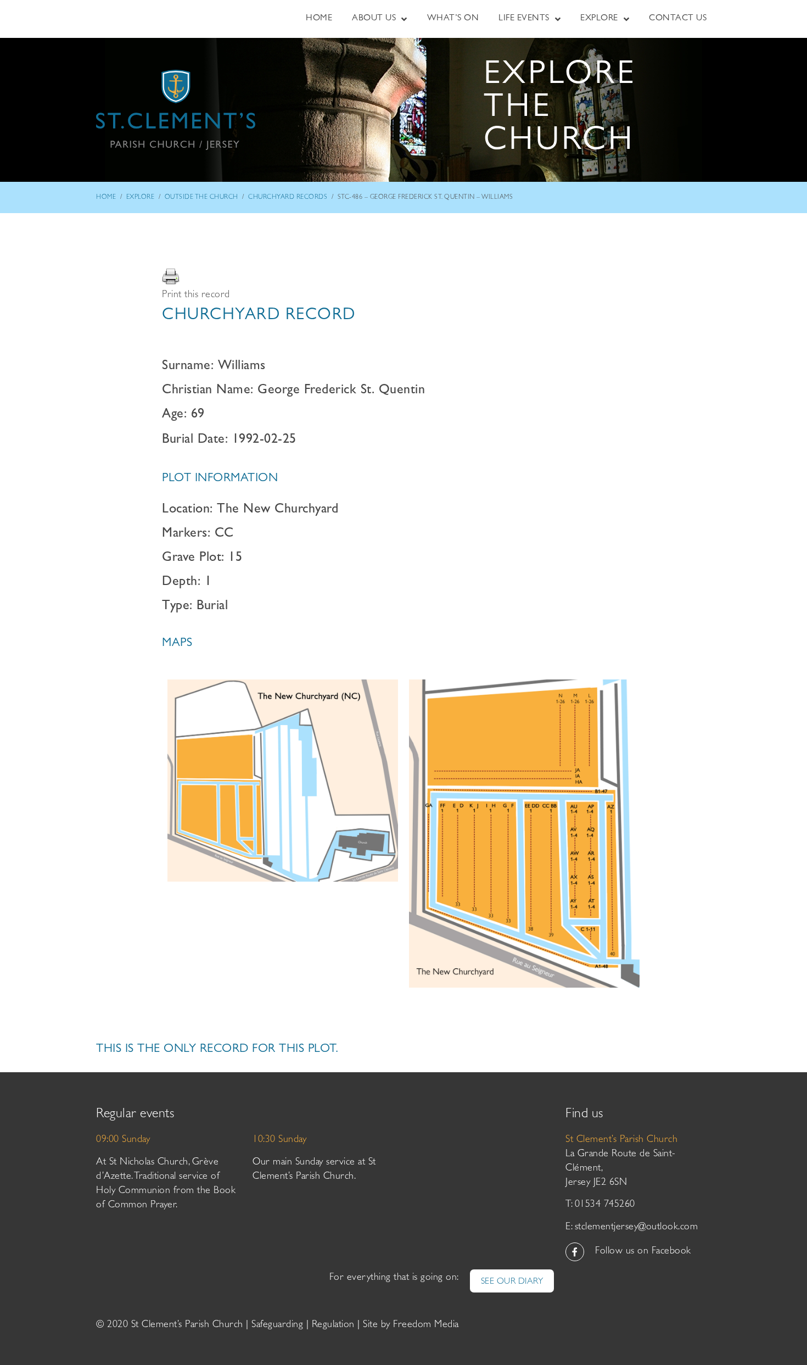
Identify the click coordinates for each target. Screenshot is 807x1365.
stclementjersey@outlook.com (636, 1228)
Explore (140, 197)
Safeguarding (277, 1325)
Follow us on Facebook (643, 1252)
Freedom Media (426, 1325)
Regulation (333, 1325)
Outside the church (201, 197)
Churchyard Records (287, 197)
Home (106, 197)
